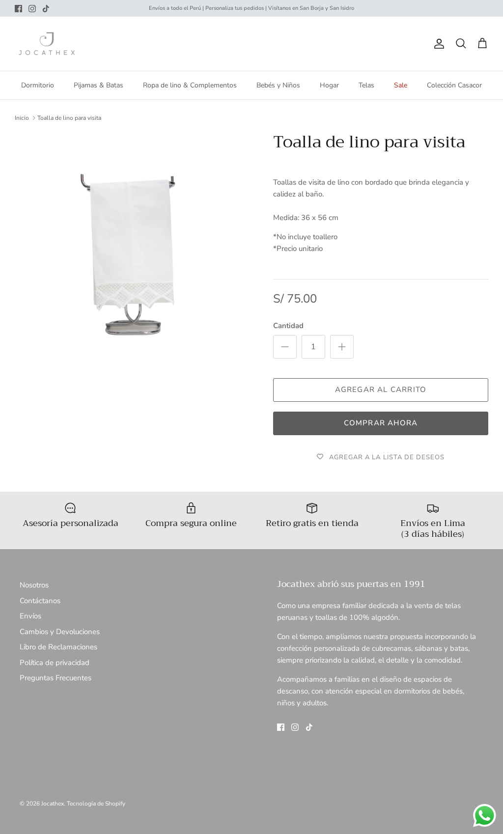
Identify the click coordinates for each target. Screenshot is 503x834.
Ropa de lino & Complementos (190, 85)
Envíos (30, 616)
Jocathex (52, 803)
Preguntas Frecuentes (55, 678)
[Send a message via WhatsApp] (484, 815)
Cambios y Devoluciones (60, 632)
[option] (133, 250)
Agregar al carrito (381, 389)
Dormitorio (37, 85)
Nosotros (34, 585)
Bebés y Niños (278, 85)
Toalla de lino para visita (69, 118)
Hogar (329, 85)
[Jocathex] (47, 44)
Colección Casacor (454, 85)
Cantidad (288, 326)
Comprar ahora (381, 423)
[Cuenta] (437, 44)
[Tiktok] (46, 8)
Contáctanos (40, 601)
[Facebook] (18, 8)
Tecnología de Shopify (96, 803)
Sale (400, 85)
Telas (366, 85)
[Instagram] (32, 8)
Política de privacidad (54, 662)
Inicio (22, 118)
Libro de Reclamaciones (58, 647)
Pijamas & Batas (98, 85)
